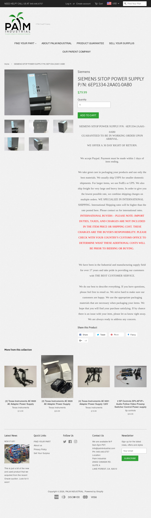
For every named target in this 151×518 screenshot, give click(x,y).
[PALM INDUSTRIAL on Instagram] (75, 442)
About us (38, 445)
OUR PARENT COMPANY (77, 51)
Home (6, 64)
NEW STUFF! (9, 441)
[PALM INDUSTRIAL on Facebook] (70, 442)
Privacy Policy (40, 449)
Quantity (82, 99)
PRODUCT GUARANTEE (90, 43)
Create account (83, 3)
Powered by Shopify (94, 491)
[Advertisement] (53, 510)
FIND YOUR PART (24, 43)
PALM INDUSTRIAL (74, 491)
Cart (101, 3)
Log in (68, 3)
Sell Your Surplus (121, 43)
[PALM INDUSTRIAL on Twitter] (64, 442)
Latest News (10, 435)
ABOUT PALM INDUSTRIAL (57, 43)
